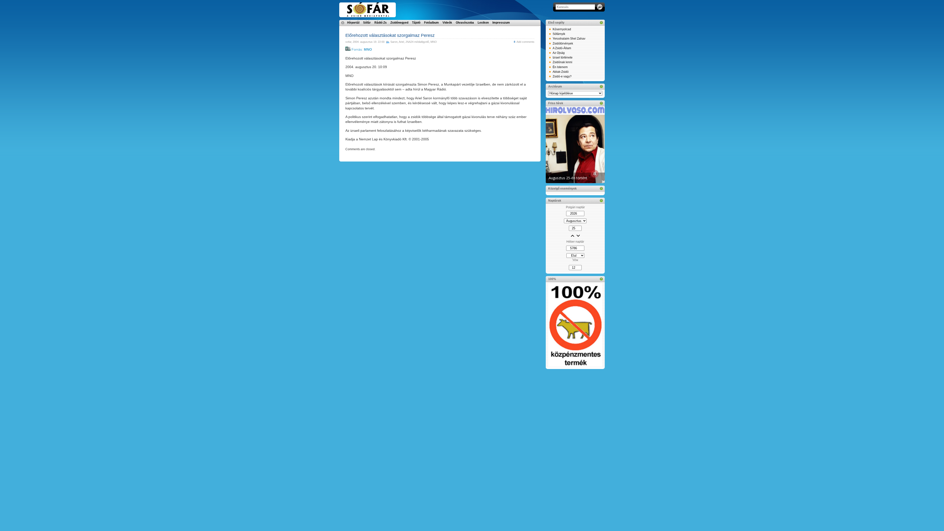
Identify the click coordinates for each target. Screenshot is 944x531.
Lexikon (483, 22)
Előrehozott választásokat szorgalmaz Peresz (390, 35)
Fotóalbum (431, 22)
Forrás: (361, 49)
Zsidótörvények (563, 43)
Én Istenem (560, 67)
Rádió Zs (380, 22)
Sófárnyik (559, 34)
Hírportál (353, 22)
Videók (447, 22)
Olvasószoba (465, 22)
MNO (433, 41)
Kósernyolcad (562, 29)
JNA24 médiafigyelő (417, 41)
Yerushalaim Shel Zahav (569, 38)
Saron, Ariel (397, 41)
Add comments (525, 41)
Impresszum (501, 22)
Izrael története (563, 57)
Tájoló (416, 22)
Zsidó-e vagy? (562, 76)
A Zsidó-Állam (562, 48)
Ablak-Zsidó (561, 72)
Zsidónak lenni (562, 62)
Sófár (367, 22)
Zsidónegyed (399, 22)
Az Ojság (559, 53)
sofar (348, 41)
